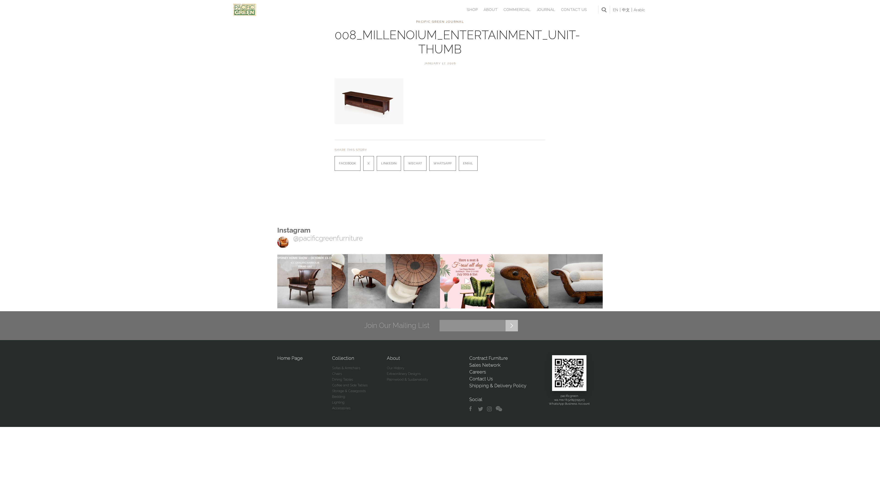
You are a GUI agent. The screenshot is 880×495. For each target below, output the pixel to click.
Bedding (338, 397)
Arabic (639, 10)
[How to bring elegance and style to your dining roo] (359, 281)
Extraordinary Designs (404, 374)
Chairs (337, 374)
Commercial (517, 9)
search (604, 9)
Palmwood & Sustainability (407, 379)
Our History (395, 368)
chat (498, 409)
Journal (545, 9)
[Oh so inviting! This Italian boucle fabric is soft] (575, 281)
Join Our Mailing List (397, 325)
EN (615, 10)
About (491, 9)
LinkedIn (388, 163)
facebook (472, 409)
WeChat (415, 163)
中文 (626, 10)
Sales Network (484, 365)
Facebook (347, 163)
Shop (472, 9)
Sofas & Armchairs (346, 368)
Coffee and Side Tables (350, 385)
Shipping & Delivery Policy (497, 385)
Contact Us (574, 9)
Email (468, 163)
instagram (489, 409)
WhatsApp (443, 163)
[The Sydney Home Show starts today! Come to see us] (304, 281)
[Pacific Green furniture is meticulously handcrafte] (521, 281)
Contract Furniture (488, 358)
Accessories (341, 408)
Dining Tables (342, 379)
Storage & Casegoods (349, 391)
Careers (477, 372)
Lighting (338, 402)
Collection (343, 358)
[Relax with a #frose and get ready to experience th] (467, 281)
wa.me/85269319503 (569, 400)
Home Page (290, 358)
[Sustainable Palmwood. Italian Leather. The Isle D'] (413, 281)
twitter (481, 409)
